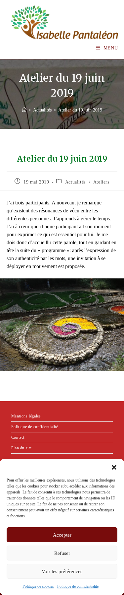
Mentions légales (26, 416)
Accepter (62, 535)
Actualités (75, 182)
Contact (17, 437)
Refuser (62, 553)
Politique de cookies (38, 586)
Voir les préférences (62, 571)
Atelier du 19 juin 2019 (80, 110)
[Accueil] (24, 110)
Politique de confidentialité (78, 586)
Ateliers (101, 182)
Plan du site (21, 448)
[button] (114, 467)
